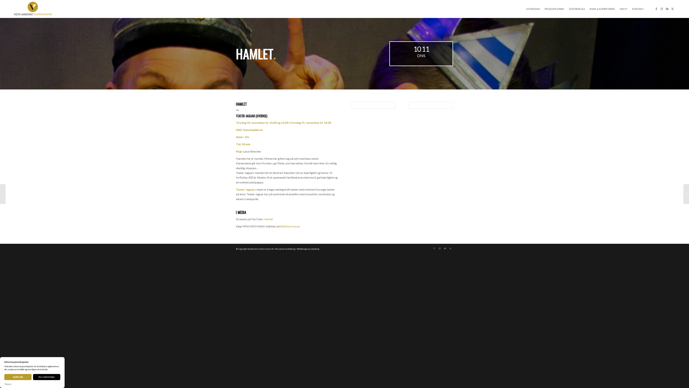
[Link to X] (672, 8)
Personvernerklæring (285, 249)
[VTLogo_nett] (34, 9)
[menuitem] (533, 9)
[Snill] (686, 194)
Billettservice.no (290, 226)
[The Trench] (3, 194)
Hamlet (268, 219)
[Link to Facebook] (656, 8)
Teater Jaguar (245, 116)
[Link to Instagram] (661, 8)
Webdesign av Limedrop (308, 249)
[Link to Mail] (667, 8)
